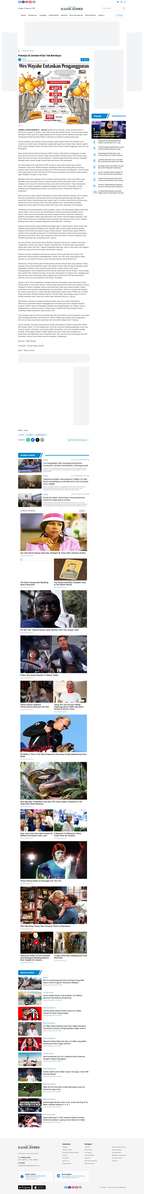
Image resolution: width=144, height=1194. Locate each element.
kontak (64, 1155)
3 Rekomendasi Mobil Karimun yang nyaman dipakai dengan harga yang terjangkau (111, 149)
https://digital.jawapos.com (70, 1177)
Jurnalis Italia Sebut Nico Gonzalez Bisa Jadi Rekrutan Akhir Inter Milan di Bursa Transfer (110, 161)
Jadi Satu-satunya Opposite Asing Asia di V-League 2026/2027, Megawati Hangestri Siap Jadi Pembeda (108, 135)
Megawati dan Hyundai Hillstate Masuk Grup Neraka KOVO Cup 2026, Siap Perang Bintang (109, 143)
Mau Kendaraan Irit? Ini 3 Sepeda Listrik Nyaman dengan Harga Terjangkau (64, 1057)
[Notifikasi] (121, 2)
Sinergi (45, 460)
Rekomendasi (116, 1150)
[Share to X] (37, 440)
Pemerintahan (54, 15)
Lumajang (42, 15)
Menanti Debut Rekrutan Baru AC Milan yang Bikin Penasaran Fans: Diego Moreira (64, 1042)
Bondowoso (32, 15)
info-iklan (65, 1158)
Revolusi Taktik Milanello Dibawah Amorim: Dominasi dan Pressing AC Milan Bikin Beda (110, 186)
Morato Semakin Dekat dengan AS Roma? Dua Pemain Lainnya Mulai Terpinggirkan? (110, 174)
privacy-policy (67, 1150)
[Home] (18, 51)
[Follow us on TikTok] (33, 2)
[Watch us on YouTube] (30, 2)
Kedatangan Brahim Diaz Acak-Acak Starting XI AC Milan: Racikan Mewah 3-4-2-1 (65, 1103)
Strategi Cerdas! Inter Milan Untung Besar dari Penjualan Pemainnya (110, 167)
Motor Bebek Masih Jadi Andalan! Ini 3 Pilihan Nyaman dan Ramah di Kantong (62, 996)
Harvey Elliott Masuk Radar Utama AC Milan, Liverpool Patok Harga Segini (62, 1012)
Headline (30, 435)
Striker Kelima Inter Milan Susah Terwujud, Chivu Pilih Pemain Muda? (66, 1073)
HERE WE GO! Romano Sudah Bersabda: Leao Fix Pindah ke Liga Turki (64, 1088)
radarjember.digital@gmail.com (29, 1166)
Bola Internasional (76, 15)
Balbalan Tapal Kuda (119, 1155)
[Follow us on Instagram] (26, 2)
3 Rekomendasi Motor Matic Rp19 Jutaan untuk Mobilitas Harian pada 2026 (111, 180)
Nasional (64, 15)
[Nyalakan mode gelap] (125, 2)
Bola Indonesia (90, 15)
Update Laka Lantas (118, 1147)
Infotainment (116, 1153)
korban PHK (68, 142)
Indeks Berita (66, 1163)
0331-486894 (22, 1160)
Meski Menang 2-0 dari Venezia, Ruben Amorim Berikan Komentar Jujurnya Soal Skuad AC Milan (64, 1118)
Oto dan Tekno (48, 992)
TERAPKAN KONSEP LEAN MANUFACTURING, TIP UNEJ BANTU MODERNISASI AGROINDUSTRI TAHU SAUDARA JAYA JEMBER (65, 481)
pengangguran (40, 435)
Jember (23, 15)
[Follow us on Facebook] (19, 2)
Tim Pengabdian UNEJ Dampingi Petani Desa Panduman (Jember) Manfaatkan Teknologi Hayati (65, 464)
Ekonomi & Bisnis (28, 51)
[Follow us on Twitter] (23, 2)
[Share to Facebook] (33, 440)
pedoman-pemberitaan (70, 1153)
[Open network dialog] (118, 2)
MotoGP (114, 1161)
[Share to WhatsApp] (28, 440)
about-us (65, 1161)
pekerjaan (47, 158)
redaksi (65, 1147)
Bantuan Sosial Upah (68, 179)
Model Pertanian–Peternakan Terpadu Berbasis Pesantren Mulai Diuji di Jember (64, 498)
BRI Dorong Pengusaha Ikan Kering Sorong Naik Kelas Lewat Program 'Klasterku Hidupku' (63, 981)
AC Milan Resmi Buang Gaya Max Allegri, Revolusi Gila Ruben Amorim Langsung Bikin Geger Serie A (64, 1027)
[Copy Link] (42, 440)
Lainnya (101, 15)
